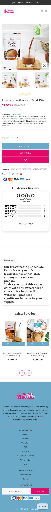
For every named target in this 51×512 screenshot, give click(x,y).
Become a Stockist (25, 455)
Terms (25, 479)
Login (12, 2)
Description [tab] (9, 260)
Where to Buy (25, 460)
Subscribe (40, 491)
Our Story (25, 443)
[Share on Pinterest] (21, 174)
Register (20, 2)
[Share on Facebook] (9, 174)
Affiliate (25, 451)
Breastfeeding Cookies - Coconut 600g (37, 354)
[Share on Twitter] (13, 174)
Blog (25, 464)
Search (25, 434)
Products (25, 438)
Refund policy (25, 474)
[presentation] (2, 80)
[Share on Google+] (17, 174)
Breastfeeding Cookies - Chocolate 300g (13, 354)
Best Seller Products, (21, 169)
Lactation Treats (39, 169)
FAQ (25, 447)
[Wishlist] (18, 344)
